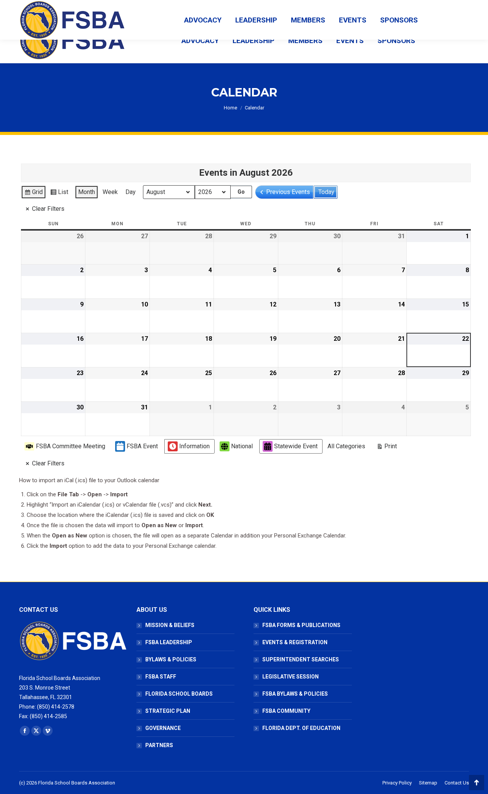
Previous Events (288, 192)
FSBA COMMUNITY (286, 711)
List (59, 193)
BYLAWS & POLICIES (170, 659)
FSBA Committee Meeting (70, 446)
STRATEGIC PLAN (167, 711)
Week (110, 192)
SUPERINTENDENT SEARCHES (300, 659)
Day (130, 192)
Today (326, 192)
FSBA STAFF (160, 677)
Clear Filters (48, 208)
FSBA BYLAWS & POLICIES (295, 694)
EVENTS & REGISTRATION (294, 642)
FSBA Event (142, 446)
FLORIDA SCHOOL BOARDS (179, 694)
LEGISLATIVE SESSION (290, 677)
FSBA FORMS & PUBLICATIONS (301, 625)
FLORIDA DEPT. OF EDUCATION (301, 728)
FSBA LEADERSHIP (168, 642)
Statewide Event (296, 446)
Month (86, 192)
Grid (33, 193)
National (242, 446)
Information (194, 446)
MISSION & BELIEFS (169, 625)
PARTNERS (159, 745)
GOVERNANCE (163, 728)
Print (386, 448)
